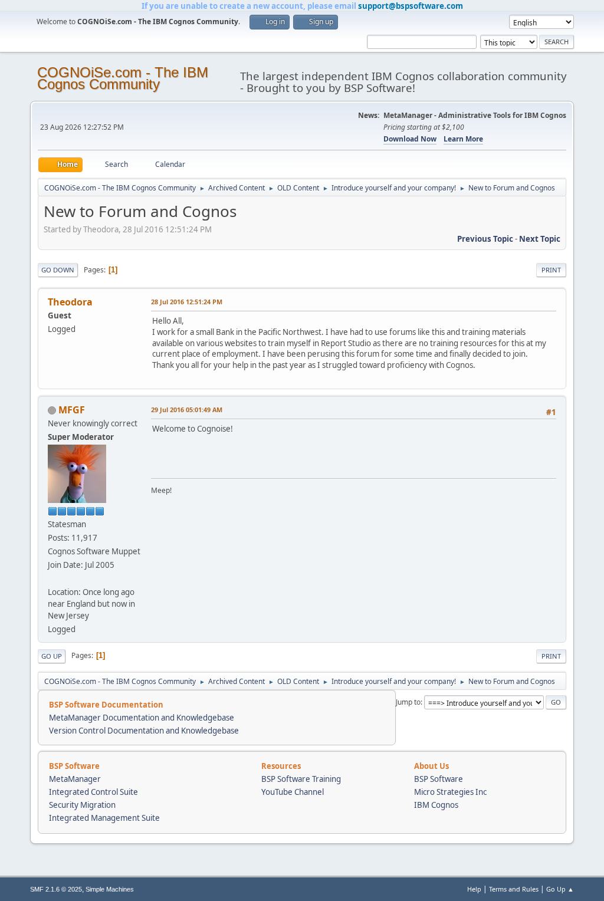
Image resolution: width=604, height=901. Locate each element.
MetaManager (75, 779)
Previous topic (485, 239)
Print (551, 269)
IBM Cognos (436, 805)
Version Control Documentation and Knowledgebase (144, 730)
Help (474, 888)
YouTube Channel (292, 792)
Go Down (57, 269)
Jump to (408, 702)
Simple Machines (110, 889)
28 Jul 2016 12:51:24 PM (186, 301)
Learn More (463, 139)
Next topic (539, 239)
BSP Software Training (301, 779)
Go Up (51, 656)
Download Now (409, 139)
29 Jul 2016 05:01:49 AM (186, 409)
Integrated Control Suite (93, 792)
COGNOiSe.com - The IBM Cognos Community (122, 78)
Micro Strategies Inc (450, 792)
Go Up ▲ (560, 888)
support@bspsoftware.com (410, 6)
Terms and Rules (514, 888)
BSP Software (438, 779)
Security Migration (82, 805)
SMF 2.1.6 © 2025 (56, 889)
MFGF (71, 409)
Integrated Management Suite (104, 818)
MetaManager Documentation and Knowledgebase (141, 717)
